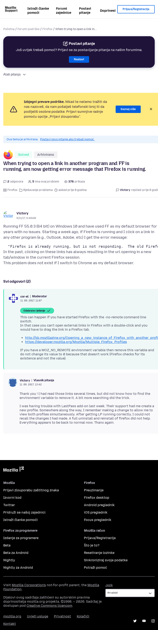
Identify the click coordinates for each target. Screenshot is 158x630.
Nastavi (79, 59)
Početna (9, 29)
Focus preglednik (97, 520)
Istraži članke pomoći (38, 11)
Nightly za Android (18, 568)
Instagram (153, 621)
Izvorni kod (12, 498)
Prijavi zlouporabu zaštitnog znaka (31, 490)
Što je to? (91, 545)
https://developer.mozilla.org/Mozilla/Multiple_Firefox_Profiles (76, 342)
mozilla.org (12, 616)
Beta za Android (15, 553)
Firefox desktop (96, 498)
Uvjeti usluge (37, 616)
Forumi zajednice (63, 11)
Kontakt (9, 624)
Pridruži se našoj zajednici (24, 512)
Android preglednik (99, 505)
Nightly (9, 560)
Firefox (47, 29)
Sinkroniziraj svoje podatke (106, 560)
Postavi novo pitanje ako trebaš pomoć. (67, 139)
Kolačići (83, 616)
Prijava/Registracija (136, 9)
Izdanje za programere (20, 538)
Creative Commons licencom (49, 606)
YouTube (144, 621)
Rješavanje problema (38, 190)
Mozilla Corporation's (29, 585)
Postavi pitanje (85, 11)
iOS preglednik (95, 512)
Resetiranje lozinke (99, 553)
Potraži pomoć (95, 568)
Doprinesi (108, 11)
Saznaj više (128, 109)
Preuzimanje (93, 490)
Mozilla (13, 470)
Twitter (9, 505)
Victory (22, 213)
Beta (6, 545)
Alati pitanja (12, 74)
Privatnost (62, 616)
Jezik (109, 585)
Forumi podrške (28, 29)
